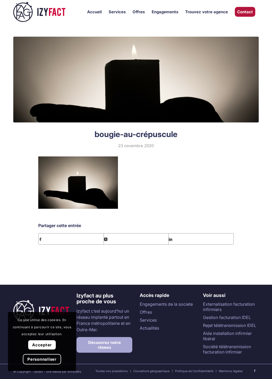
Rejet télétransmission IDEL (229, 325)
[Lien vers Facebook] (255, 371)
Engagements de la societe (166, 304)
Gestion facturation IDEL (227, 317)
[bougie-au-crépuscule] (136, 79)
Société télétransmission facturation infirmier (227, 349)
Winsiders (74, 371)
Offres (146, 312)
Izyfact (38, 371)
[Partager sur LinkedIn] (201, 238)
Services (148, 320)
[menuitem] (94, 12)
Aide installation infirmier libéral (227, 336)
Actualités (149, 328)
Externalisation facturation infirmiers (229, 306)
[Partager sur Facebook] (71, 238)
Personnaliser (42, 359)
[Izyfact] (39, 12)
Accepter (42, 344)
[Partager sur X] (136, 238)
